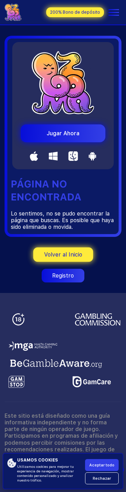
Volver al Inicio (63, 254)
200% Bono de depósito (75, 12)
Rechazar (102, 478)
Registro (63, 275)
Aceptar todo (101, 465)
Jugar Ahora (63, 133)
